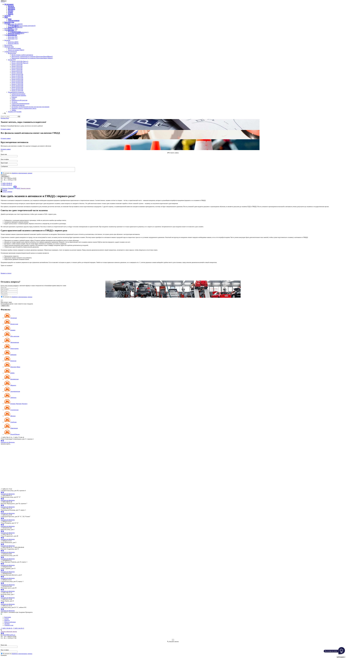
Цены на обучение (10, 622)
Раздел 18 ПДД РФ (17, 85)
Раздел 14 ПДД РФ (17, 79)
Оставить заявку (6, 129)
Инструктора (8, 28)
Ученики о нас (8, 625)
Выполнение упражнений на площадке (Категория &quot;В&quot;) (32, 56)
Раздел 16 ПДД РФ (17, 82)
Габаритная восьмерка (18, 94)
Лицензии (7, 15)
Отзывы (10, 12)
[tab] (10, 318)
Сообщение (4, 166)
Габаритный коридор (18, 105)
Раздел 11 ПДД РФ (17, 76)
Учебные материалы (10, 35)
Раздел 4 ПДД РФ (17, 68)
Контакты (11, 5)
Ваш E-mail (4, 163)
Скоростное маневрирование (20, 103)
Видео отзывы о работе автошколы (22, 55)
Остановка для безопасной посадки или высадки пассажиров (30, 107)
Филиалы (7, 23)
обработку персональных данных (22, 173)
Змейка (14, 110)
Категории (7, 617)
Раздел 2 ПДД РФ (17, 64)
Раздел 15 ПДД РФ (17, 81)
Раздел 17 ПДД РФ (17, 84)
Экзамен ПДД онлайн (14, 111)
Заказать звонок (25, 188)
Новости (10, 14)
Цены (6, 17)
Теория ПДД (12, 59)
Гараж (13, 98)
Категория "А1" (13, 38)
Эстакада (14, 102)
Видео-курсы (12, 53)
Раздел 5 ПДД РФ (17, 69)
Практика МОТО (13, 27)
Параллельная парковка (19, 95)
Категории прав (9, 22)
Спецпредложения (13, 20)
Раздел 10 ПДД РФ (17, 74)
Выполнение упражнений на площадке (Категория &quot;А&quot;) (32, 58)
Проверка (4, 174)
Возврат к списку (6, 273)
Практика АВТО (13, 25)
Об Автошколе (8, 4)
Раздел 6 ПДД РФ (17, 71)
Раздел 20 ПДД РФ (17, 89)
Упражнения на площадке (16, 92)
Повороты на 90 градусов (19, 100)
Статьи (6, 619)
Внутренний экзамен (14, 31)
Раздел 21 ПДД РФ (17, 90)
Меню (4, 1)
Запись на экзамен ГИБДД (16, 33)
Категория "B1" (13, 37)
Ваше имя (4, 154)
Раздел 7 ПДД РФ (17, 72)
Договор (10, 10)
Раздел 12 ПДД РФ (17, 77)
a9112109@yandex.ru (9, 635)
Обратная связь (9, 30)
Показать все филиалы (8, 442)
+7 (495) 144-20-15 (6, 185)
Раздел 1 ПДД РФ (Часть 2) (20, 63)
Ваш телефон (5, 159)
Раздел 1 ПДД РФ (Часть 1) (20, 61)
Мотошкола (11, 9)
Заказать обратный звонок (9, 631)
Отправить (6, 176)
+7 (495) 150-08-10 (6, 183)
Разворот (14, 97)
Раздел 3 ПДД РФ (17, 66)
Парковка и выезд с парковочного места (24, 108)
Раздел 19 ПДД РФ (17, 87)
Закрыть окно (5, 305)
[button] (3, 118)
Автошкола (11, 7)
